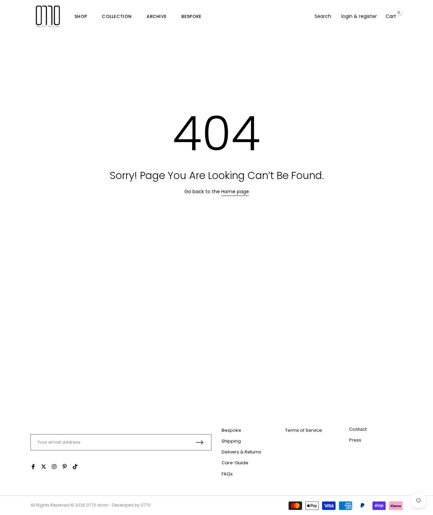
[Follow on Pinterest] (64, 466)
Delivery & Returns (241, 452)
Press (355, 440)
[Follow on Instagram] (54, 466)
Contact (358, 429)
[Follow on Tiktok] (75, 466)
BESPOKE (191, 16)
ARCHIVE (156, 16)
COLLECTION (117, 16)
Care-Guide (235, 463)
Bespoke (231, 430)
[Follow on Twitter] (43, 466)
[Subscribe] (199, 442)
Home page (235, 191)
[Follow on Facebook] (33, 466)
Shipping (231, 441)
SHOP (80, 16)
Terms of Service (303, 430)
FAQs (227, 474)
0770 (91, 505)
